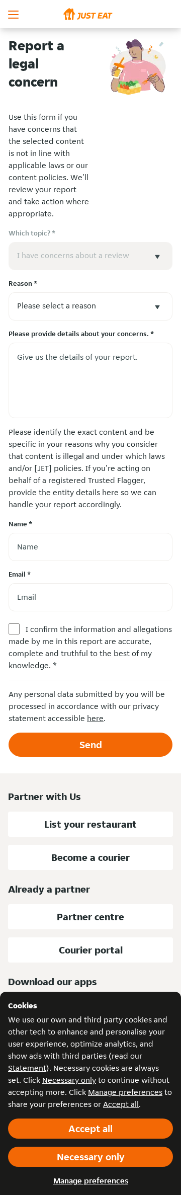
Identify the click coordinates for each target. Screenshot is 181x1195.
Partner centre (90, 916)
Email (20, 574)
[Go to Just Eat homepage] (90, 14)
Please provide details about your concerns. (81, 333)
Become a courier (90, 857)
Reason (23, 283)
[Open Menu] (14, 14)
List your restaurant (90, 824)
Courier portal (91, 950)
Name (20, 523)
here (95, 718)
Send (90, 744)
